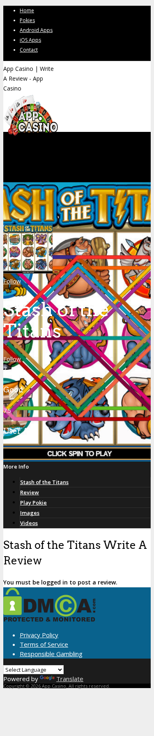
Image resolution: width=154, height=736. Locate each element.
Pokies (27, 20)
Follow (12, 281)
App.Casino (54, 686)
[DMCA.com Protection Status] (49, 619)
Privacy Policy (39, 635)
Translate (69, 679)
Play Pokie (33, 502)
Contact (29, 49)
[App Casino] (30, 135)
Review (29, 492)
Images (29, 512)
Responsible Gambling (51, 654)
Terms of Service (44, 644)
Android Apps (36, 30)
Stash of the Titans (44, 482)
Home (27, 10)
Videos (29, 523)
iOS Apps (30, 39)
